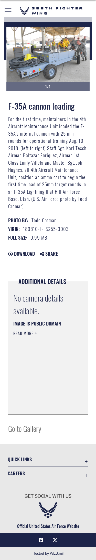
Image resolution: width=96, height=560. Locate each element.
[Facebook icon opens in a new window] (41, 540)
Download (24, 253)
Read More (24, 333)
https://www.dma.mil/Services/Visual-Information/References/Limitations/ (44, 405)
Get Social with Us (48, 496)
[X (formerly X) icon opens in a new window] (55, 540)
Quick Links (20, 459)
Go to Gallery (24, 428)
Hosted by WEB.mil (48, 553)
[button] (8, 11)
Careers (16, 473)
